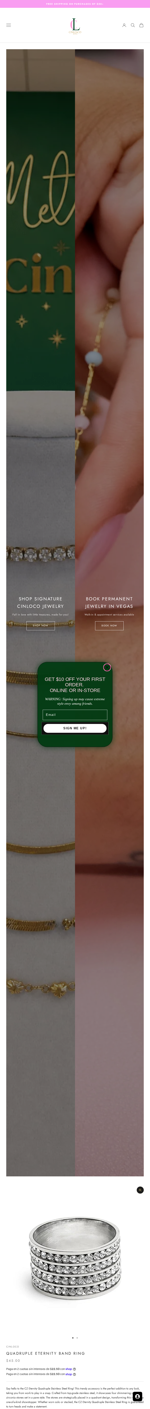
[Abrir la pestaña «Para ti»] (137, 1396)
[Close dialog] (107, 667)
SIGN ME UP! (75, 728)
